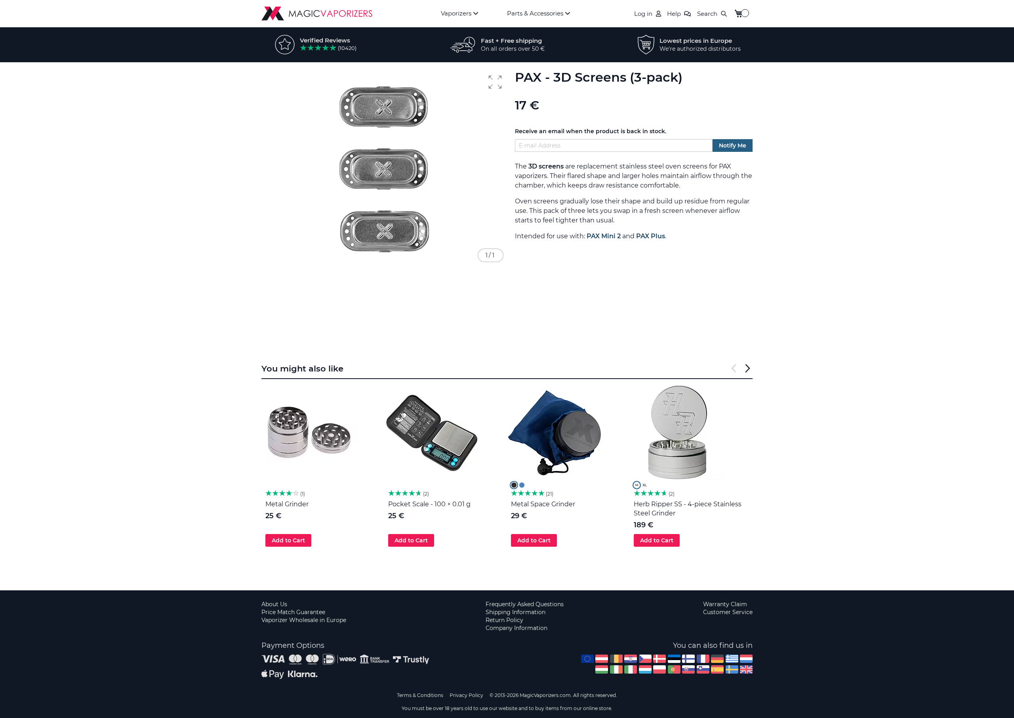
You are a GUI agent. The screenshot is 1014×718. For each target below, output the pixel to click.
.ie (616, 669)
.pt (674, 669)
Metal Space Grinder (543, 504)
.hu (601, 669)
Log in (643, 13)
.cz (645, 659)
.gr (732, 659)
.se (732, 669)
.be (616, 659)
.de (717, 659)
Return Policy (504, 620)
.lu (645, 669)
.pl (659, 669)
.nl (746, 659)
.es (717, 669)
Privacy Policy (466, 695)
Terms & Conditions (420, 695)
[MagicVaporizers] (316, 13)
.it (630, 669)
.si (703, 669)
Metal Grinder (287, 504)
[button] (495, 82)
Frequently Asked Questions (525, 604)
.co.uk (746, 669)
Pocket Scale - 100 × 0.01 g (429, 504)
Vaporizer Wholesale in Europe (303, 620)
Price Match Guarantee (293, 612)
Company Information (516, 628)
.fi (688, 659)
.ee (674, 659)
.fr (703, 659)
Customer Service (728, 612)
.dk (659, 659)
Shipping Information (515, 612)
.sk (688, 669)
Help (674, 13)
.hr (630, 659)
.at (601, 659)
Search (707, 13)
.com (587, 659)
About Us (274, 604)
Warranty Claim (725, 604)
